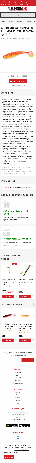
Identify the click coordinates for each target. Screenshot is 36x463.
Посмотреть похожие (18, 85)
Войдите (5, 187)
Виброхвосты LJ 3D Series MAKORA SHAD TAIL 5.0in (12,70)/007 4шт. (26, 327)
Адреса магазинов (18, 383)
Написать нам (18, 432)
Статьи (18, 403)
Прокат (18, 395)
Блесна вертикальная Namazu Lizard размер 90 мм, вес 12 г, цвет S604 (9, 281)
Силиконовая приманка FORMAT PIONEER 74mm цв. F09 (9, 326)
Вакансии (18, 378)
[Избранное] (15, 296)
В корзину (8, 296)
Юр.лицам (18, 372)
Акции (18, 400)
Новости (18, 375)
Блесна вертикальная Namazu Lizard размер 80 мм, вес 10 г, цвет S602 (26, 281)
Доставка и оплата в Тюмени (18, 412)
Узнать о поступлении (18, 81)
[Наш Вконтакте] (18, 437)
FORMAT (28, 39)
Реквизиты (18, 380)
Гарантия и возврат (18, 415)
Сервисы (18, 397)
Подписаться (28, 360)
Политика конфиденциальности (18, 418)
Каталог (18, 392)
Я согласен (9, 457)
